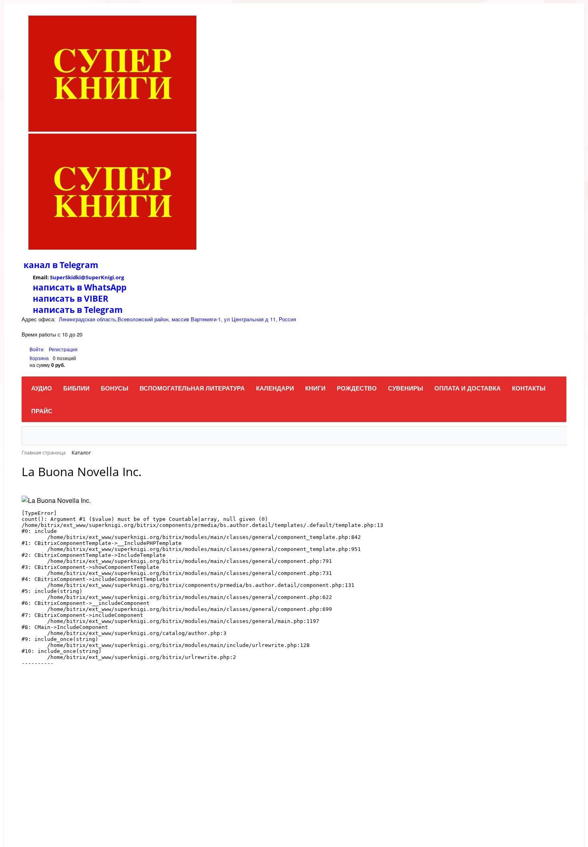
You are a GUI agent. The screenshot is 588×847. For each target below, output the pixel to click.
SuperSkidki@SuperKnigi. (83, 277)
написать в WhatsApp (79, 287)
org (120, 277)
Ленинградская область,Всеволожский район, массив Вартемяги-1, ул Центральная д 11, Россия (177, 319)
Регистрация (63, 349)
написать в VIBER (70, 298)
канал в (41, 264)
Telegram (78, 264)
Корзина (39, 357)
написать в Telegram (78, 309)
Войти (37, 349)
